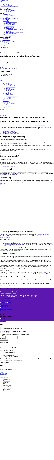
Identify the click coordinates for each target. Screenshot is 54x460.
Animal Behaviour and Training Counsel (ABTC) (14, 244)
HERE (47, 273)
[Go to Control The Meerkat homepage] (9, 1)
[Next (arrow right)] (2, 372)
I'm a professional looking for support (8, 174)
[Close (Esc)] (0, 327)
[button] (10, 133)
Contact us (3, 321)
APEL (52, 244)
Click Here (2, 183)
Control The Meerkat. (40, 125)
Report (6, 339)
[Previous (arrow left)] (0, 372)
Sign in (1, 41)
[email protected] (9, 298)
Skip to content (3, 373)
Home (1, 52)
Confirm (6, 362)
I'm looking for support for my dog (7, 166)
